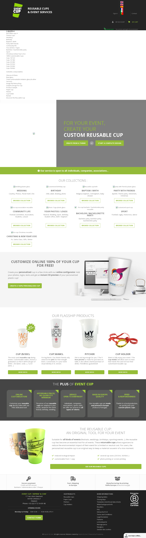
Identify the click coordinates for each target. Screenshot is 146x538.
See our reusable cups (95, 466)
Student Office (50, 217)
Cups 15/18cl (10, 60)
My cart (135, 22)
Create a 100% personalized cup (25, 286)
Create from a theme (76, 143)
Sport (8, 52)
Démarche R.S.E (102, 512)
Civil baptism (94, 194)
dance (135, 215)
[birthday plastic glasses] (55, 186)
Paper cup (9, 90)
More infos (22, 372)
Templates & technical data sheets (109, 502)
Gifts (25, 239)
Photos (18, 194)
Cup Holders (68, 504)
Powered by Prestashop (96, 534)
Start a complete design (109, 143)
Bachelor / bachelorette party (16, 50)
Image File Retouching (13, 83)
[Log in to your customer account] (14, 31)
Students (18, 217)
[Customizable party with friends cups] (124, 186)
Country (12, 194)
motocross (128, 215)
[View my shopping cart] (12, 31)
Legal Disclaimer (102, 517)
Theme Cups (10, 35)
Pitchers (66, 502)
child (47, 194)
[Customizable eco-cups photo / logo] (55, 207)
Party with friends (12, 44)
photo (63, 194)
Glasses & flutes (12, 75)
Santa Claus (18, 239)
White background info (105, 504)
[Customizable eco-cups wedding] (21, 186)
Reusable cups (11, 33)
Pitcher (8, 92)
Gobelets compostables (14, 72)
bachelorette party (90, 221)
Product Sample (11, 88)
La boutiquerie (102, 522)
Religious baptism (82, 194)
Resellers (100, 507)
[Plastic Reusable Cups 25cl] (23, 333)
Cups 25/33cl (10, 64)
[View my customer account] (8, 31)
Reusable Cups (69, 497)
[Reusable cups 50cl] (56, 333)
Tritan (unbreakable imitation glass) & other (21, 79)
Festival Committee (17, 215)
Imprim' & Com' (48, 534)
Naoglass (100, 527)
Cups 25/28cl (10, 62)
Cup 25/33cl (23, 354)
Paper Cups (68, 499)
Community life (11, 46)
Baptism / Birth (11, 42)
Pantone (100, 519)
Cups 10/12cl (10, 58)
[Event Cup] (17, 10)
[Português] (121, 13)
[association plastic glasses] (22, 207)
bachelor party (95, 219)
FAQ (98, 509)
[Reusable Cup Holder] (123, 333)
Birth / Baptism (61, 217)
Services (9, 81)
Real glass (9, 77)
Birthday (9, 39)
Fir (12, 239)
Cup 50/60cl (56, 354)
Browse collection (21, 200)
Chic (32, 194)
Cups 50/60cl (10, 68)
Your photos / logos (13, 48)
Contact (134, 13)
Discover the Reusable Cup (15, 98)
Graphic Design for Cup (14, 85)
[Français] (121, 9)
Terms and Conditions (104, 514)
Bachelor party (84, 219)
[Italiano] (121, 11)
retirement (132, 194)
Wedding (9, 37)
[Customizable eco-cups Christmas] (21, 232)
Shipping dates (102, 497)
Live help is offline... (134, 536)
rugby (121, 215)
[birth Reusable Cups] (90, 186)
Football (115, 215)
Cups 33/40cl (10, 66)
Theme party (123, 194)
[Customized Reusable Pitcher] (90, 333)
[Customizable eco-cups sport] (124, 207)
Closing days (101, 499)
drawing (58, 194)
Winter (30, 239)
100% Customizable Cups (15, 56)
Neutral (46, 215)
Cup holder (10, 94)
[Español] (121, 7)
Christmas (124, 196)
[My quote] (10, 31)
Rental (8, 96)
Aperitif (114, 194)
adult (52, 194)
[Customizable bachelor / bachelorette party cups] (90, 208)
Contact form (34, 517)
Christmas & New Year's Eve (16, 54)
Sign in (115, 13)
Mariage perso (102, 524)
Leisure (25, 217)
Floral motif (26, 194)
